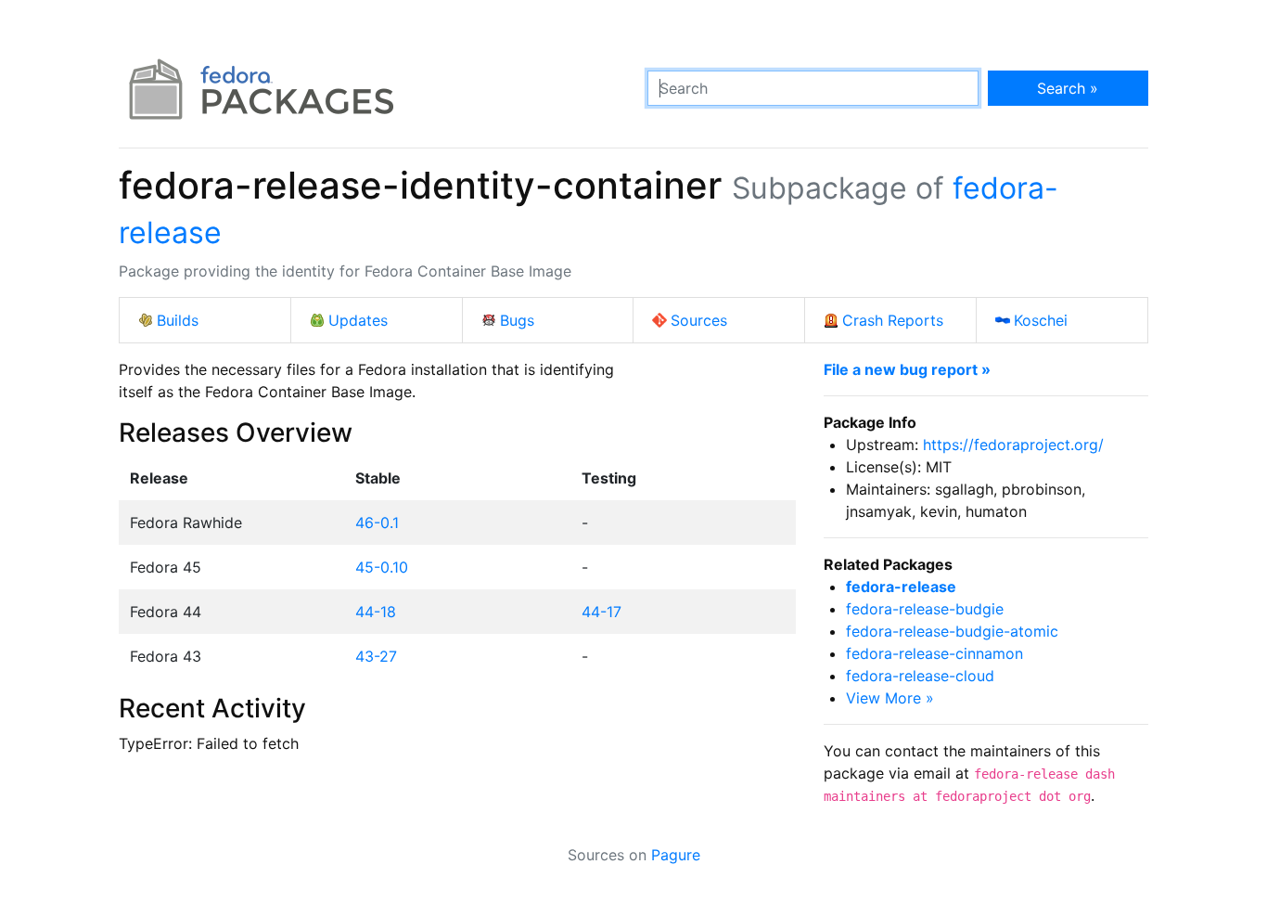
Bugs (517, 320)
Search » (1067, 88)
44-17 (601, 611)
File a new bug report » (907, 369)
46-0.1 (377, 522)
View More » (890, 698)
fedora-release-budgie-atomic (952, 631)
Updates (358, 320)
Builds (177, 320)
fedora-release (901, 586)
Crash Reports (892, 320)
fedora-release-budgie (925, 609)
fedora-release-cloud (920, 675)
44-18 (375, 611)
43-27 (376, 656)
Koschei (1041, 320)
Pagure (675, 854)
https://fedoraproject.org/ (1013, 444)
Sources (699, 320)
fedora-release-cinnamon (934, 653)
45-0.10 (381, 567)
